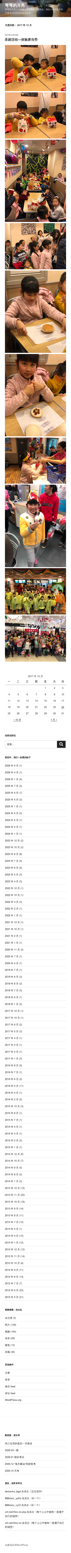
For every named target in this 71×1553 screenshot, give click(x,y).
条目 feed (10, 1386)
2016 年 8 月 (11, 1065)
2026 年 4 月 (11, 772)
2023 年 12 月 (12, 840)
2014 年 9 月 (11, 1167)
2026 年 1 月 (11, 779)
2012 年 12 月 (12, 1249)
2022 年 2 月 (11, 908)
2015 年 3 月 (11, 1133)
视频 (7, 1331)
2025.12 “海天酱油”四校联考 (20, 1464)
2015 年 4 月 (11, 1126)
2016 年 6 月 (11, 1079)
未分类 (8, 1318)
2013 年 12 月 (12, 1188)
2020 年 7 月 (11, 956)
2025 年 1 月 (11, 806)
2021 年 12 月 (12, 922)
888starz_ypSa (13, 1498)
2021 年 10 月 (12, 929)
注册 (7, 1372)
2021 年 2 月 (11, 936)
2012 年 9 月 (11, 1270)
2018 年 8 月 (11, 983)
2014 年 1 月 (11, 1181)
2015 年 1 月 (11, 1147)
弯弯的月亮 (15, 5)
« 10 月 (17, 719)
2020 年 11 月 (12, 949)
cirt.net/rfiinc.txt (13, 1522)
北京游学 (36, 1491)
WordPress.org (13, 1400)
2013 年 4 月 (11, 1235)
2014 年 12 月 (12, 1154)
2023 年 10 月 (12, 847)
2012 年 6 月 (11, 1290)
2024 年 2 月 (11, 826)
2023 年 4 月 (11, 881)
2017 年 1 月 (11, 1058)
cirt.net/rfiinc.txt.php (15, 1512)
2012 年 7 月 (11, 1283)
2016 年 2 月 (11, 1099)
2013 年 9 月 (11, 1208)
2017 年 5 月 (11, 1031)
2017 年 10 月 (12, 1017)
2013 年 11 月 (12, 1194)
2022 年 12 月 (12, 888)
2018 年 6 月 (11, 997)
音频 (7, 1352)
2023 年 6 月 (11, 867)
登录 (7, 1379)
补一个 (35, 1498)
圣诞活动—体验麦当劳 (21, 39)
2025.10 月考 (12, 1470)
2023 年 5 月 (11, 874)
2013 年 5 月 (11, 1228)
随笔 (7, 1345)
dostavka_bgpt (13, 1491)
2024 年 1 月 (11, 833)
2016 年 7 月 (11, 1072)
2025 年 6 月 (11, 792)
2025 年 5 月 (11, 799)
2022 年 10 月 (12, 895)
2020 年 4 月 (11, 963)
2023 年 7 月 (11, 860)
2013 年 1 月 (11, 1242)
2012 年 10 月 (12, 1263)
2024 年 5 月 (11, 820)
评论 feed (10, 1393)
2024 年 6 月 (11, 813)
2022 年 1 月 (11, 915)
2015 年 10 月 (12, 1106)
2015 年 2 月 (11, 1140)
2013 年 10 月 (12, 1201)
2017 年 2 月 (11, 1051)
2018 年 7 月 (11, 990)
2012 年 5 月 (11, 1297)
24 (62, 707)
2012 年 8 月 (11, 1276)
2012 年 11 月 (12, 1256)
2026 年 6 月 (11, 765)
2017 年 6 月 (11, 1024)
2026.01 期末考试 (14, 1457)
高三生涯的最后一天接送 (18, 1443)
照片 (7, 1324)
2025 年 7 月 (11, 786)
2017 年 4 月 (11, 1038)
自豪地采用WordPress (16, 1544)
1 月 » (54, 719)
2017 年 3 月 (11, 1044)
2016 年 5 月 (11, 1086)
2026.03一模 (11, 1450)
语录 (7, 1338)
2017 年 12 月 (12, 1010)
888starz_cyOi (13, 1505)
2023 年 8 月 (11, 854)
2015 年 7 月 (11, 1120)
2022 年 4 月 (11, 902)
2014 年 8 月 (11, 1174)
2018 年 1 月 (11, 1004)
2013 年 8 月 (11, 1215)
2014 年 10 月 (12, 1160)
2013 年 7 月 (11, 1222)
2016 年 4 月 (11, 1092)
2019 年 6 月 (11, 976)
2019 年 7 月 (11, 970)
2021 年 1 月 (11, 942)
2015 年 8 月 (11, 1113)
